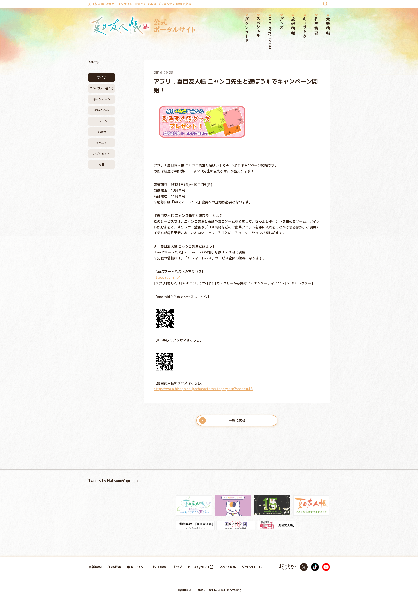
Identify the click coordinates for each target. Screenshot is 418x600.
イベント (101, 143)
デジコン (101, 121)
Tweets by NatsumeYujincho (113, 480)
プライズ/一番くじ (101, 88)
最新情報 (328, 26)
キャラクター (305, 30)
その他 (101, 132)
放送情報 (293, 26)
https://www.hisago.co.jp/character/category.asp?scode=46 (203, 389)
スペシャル (258, 27)
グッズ (282, 23)
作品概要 (316, 26)
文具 (101, 165)
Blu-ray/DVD (270, 31)
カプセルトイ (101, 154)
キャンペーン (101, 99)
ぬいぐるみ (101, 110)
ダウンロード (247, 30)
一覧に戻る (237, 420)
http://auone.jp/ (167, 277)
